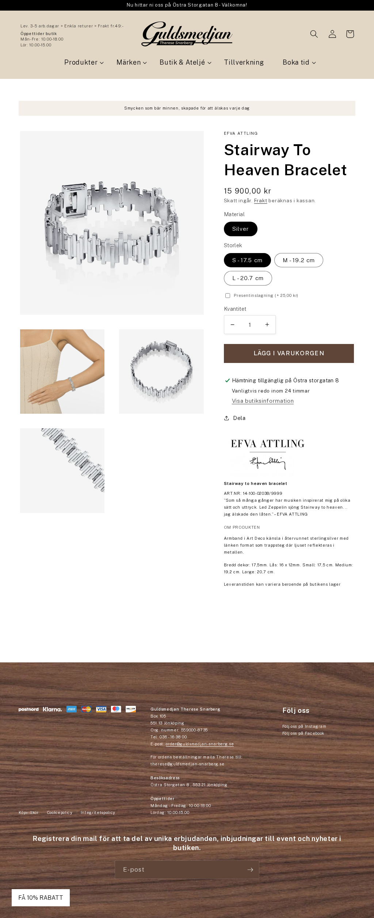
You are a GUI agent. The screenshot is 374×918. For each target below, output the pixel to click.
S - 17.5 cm (247, 260)
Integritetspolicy (98, 812)
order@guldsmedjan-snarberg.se (200, 744)
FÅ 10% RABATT (40, 897)
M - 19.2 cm (299, 260)
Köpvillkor (29, 812)
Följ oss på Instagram (304, 726)
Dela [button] (239, 417)
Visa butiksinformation (263, 400)
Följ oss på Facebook (303, 733)
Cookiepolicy (60, 812)
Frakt (260, 200)
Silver (240, 228)
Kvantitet (235, 309)
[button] (314, 34)
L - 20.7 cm (248, 278)
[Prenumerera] (250, 869)
